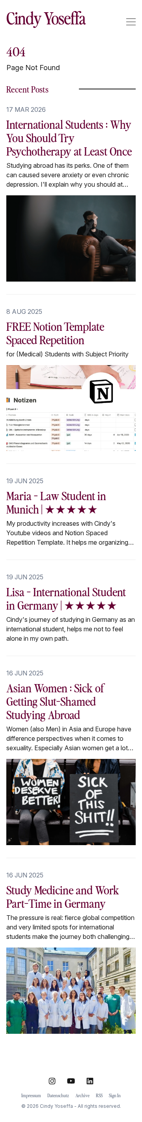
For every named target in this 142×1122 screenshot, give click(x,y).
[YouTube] (71, 1081)
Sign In (115, 1095)
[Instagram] (52, 1081)
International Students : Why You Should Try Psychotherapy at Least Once (69, 137)
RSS (99, 1095)
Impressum (31, 1095)
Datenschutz (58, 1095)
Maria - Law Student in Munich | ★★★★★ (56, 502)
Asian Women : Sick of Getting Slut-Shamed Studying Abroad (55, 701)
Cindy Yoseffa (46, 17)
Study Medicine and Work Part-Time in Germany (62, 896)
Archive (82, 1095)
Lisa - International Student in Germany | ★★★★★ (66, 598)
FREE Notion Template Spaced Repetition (55, 332)
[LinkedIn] (90, 1081)
